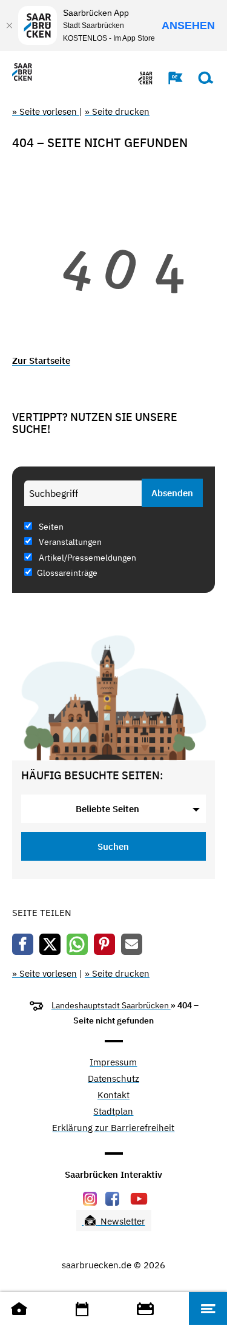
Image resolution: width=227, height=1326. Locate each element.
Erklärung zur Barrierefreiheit (113, 1128)
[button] (169, 78)
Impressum (113, 1063)
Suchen (113, 846)
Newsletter (121, 1221)
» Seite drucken (117, 111)
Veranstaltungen (69, 541)
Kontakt (113, 1095)
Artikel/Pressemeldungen (86, 557)
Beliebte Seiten (107, 809)
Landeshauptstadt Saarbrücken (111, 1005)
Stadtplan (113, 1112)
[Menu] (208, 1308)
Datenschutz (113, 1079)
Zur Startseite (41, 360)
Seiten (50, 526)
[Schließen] (9, 25)
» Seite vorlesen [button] (45, 111)
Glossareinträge (67, 572)
